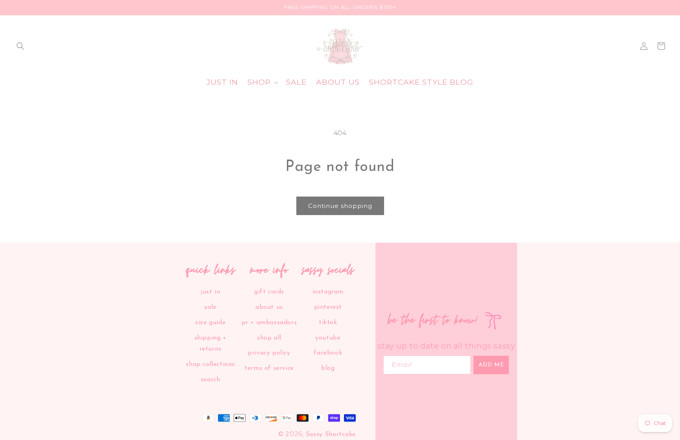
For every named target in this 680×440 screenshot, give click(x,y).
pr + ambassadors (269, 322)
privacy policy (269, 353)
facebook (328, 353)
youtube (327, 338)
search (210, 380)
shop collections (210, 364)
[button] (20, 46)
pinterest (328, 307)
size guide (210, 322)
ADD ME (491, 365)
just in (210, 292)
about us (269, 307)
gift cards (269, 292)
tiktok (328, 322)
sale (210, 307)
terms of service (269, 368)
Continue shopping (340, 206)
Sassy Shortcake (331, 434)
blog (327, 368)
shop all (269, 338)
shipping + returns (210, 344)
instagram (328, 292)
